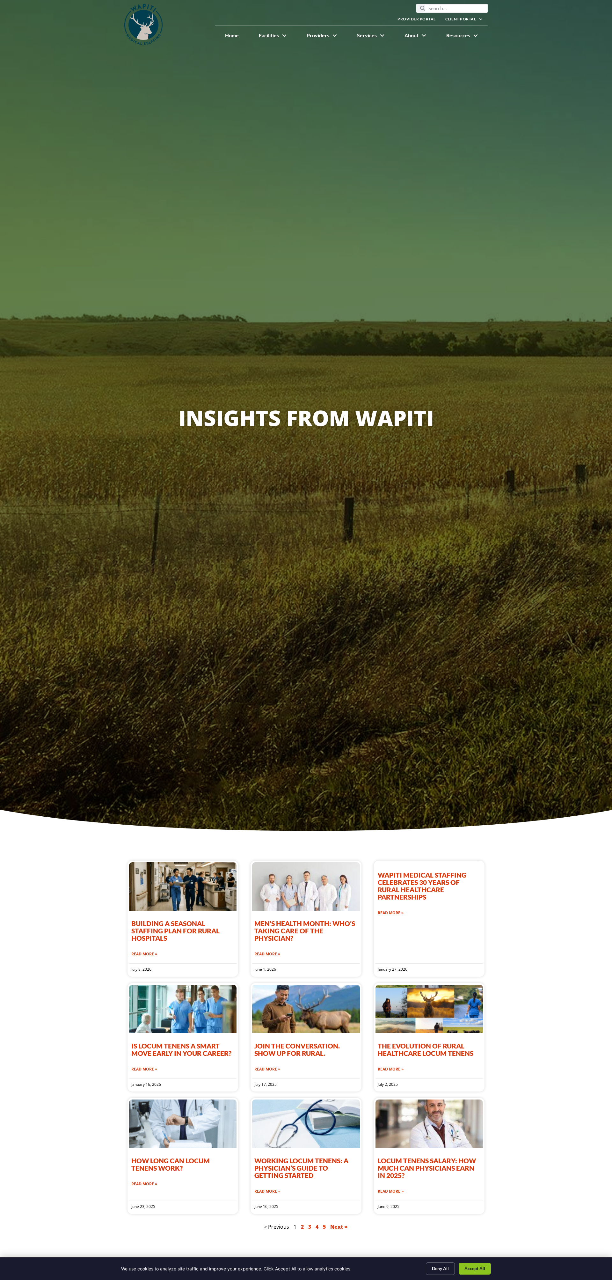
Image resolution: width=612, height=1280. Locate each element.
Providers (327, 36)
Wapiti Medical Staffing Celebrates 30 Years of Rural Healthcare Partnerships (422, 886)
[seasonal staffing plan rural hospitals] (183, 886)
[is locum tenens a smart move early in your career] (183, 1009)
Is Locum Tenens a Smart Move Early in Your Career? (181, 1049)
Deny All (440, 1268)
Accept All (474, 1268)
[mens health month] (306, 886)
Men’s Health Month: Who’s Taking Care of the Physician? (304, 930)
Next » (339, 1226)
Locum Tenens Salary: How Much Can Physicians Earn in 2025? (427, 1168)
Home (237, 36)
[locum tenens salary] (429, 1124)
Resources (467, 36)
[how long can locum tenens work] (183, 1124)
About (420, 36)
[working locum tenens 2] (306, 1124)
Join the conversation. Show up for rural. (297, 1049)
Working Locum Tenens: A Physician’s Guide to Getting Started (301, 1168)
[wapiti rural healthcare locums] (429, 1009)
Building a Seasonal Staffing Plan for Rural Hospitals (175, 930)
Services (375, 36)
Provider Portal (419, 21)
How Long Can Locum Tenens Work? (170, 1164)
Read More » (144, 954)
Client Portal (466, 21)
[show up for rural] (306, 1009)
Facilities (277, 36)
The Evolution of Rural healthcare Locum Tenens (426, 1049)
